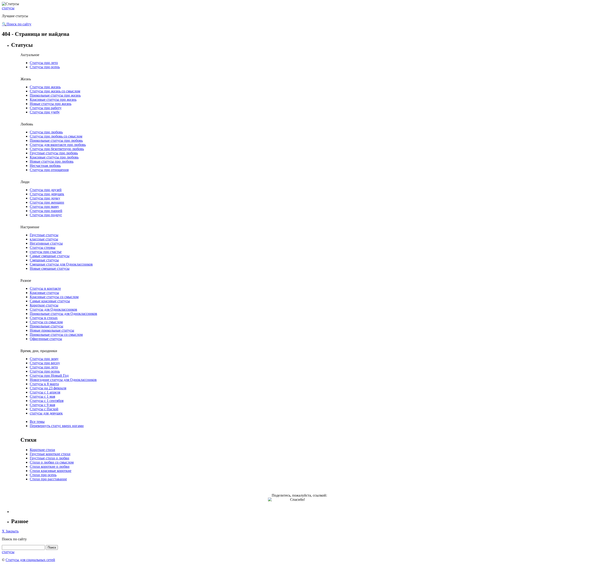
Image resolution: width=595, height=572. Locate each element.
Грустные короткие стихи (50, 454)
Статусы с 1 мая (42, 396)
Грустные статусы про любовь (54, 153)
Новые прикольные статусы (52, 330)
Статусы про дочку (45, 198)
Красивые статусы (44, 293)
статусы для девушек (46, 413)
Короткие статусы (44, 305)
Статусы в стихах (44, 318)
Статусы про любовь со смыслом (56, 136)
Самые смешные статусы (49, 256)
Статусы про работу (46, 108)
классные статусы (44, 239)
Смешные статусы (44, 260)
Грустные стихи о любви (49, 458)
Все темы (37, 422)
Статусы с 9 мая (42, 405)
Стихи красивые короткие (50, 471)
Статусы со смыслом (46, 322)
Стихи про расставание (48, 479)
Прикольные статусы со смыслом (56, 334)
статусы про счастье (46, 252)
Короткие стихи (42, 450)
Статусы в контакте (45, 288)
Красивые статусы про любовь (54, 157)
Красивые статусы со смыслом (54, 297)
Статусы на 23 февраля (48, 388)
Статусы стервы (42, 247)
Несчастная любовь (45, 166)
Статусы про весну (45, 363)
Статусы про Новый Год (49, 375)
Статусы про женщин (47, 202)
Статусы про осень (45, 67)
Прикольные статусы (46, 326)
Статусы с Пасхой (44, 409)
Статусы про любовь (46, 132)
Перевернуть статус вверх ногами (57, 426)
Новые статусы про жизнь (50, 104)
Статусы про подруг (46, 215)
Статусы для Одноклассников (53, 309)
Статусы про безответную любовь (57, 149)
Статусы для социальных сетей (30, 560)
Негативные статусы (46, 243)
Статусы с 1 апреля (45, 392)
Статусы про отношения (49, 170)
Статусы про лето (44, 63)
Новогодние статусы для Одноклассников (63, 380)
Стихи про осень (43, 475)
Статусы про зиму (44, 359)
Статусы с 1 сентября (46, 401)
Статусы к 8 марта (44, 384)
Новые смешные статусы (49, 268)
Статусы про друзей (46, 190)
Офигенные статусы (46, 339)
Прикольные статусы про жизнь (55, 95)
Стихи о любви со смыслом (52, 462)
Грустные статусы (44, 235)
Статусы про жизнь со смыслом (55, 91)
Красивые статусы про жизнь (53, 99)
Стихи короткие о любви (49, 466)
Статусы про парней (46, 211)
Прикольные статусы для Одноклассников (63, 314)
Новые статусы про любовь (51, 161)
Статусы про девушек (47, 194)
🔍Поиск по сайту (16, 24)
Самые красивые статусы (50, 301)
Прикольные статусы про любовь (56, 140)
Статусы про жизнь (45, 87)
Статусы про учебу (45, 112)
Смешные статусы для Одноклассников (61, 264)
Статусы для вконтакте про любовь (58, 145)
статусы (8, 8)
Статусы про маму (44, 207)
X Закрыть (10, 531)
